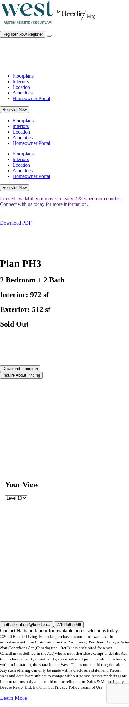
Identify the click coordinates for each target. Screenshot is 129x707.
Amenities (23, 92)
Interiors (21, 81)
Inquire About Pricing (21, 375)
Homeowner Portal (31, 98)
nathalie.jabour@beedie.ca (26, 624)
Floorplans (23, 76)
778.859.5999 (69, 624)
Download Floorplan (20, 368)
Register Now (15, 109)
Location (21, 87)
